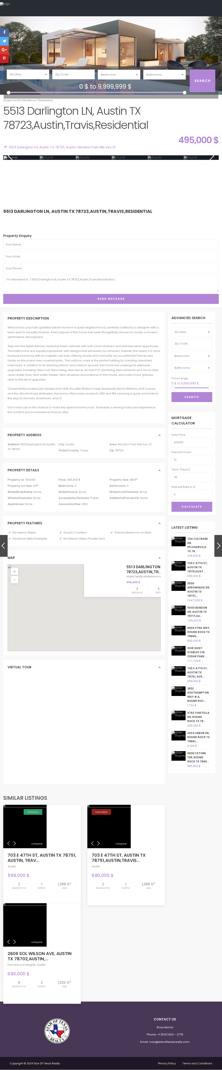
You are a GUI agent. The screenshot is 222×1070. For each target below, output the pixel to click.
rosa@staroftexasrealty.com (169, 1042)
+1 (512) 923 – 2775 (170, 1034)
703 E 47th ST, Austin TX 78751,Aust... (197, 567)
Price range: (69, 87)
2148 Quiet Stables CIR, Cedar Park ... (197, 652)
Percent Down (181, 452)
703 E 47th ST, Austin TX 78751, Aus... (197, 672)
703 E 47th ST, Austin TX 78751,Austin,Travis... (119, 857)
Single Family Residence (19, 100)
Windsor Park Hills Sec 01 (96, 147)
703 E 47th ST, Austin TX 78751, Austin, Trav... (42, 857)
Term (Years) (180, 469)
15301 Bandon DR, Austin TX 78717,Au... (197, 612)
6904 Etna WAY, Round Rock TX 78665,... (198, 632)
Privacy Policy (167, 1063)
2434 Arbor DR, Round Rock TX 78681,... (198, 737)
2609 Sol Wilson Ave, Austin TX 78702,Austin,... (40, 956)
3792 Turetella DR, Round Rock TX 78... (198, 717)
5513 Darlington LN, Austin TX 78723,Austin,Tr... (157, 569)
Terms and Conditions (197, 1063)
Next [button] (211, 156)
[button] (93, 609)
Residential (45, 100)
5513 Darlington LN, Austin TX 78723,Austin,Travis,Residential (77, 211)
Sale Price (178, 434)
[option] (21, 157)
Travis (84, 450)
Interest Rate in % (183, 486)
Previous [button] (10, 156)
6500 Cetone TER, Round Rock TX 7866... (198, 757)
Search (191, 397)
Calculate (191, 507)
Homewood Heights (22, 965)
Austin (71, 147)
